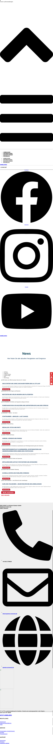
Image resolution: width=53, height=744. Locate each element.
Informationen (7, 153)
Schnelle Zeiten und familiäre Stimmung (15, 473)
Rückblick (6, 156)
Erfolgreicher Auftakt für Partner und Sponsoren (19, 462)
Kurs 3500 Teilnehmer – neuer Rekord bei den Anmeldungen (22, 484)
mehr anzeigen (8, 492)
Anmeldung (6, 152)
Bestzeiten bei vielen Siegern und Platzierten (17, 394)
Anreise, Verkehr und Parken (12, 438)
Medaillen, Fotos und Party (11, 427)
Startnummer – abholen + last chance (15, 416)
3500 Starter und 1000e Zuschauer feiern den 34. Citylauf (21, 383)
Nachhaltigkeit (8, 154)
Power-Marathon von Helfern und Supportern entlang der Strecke (25, 405)
